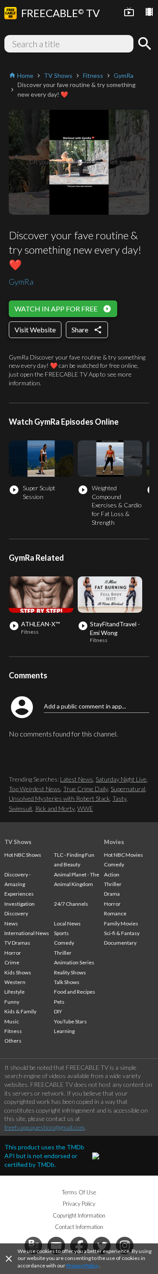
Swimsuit (20, 808)
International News (26, 933)
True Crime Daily (85, 788)
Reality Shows (70, 972)
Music (11, 1021)
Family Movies (121, 923)
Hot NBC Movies (123, 855)
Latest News (76, 779)
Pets (59, 1001)
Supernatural (128, 788)
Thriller (63, 952)
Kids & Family (20, 1011)
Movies (114, 841)
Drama (112, 893)
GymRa (21, 281)
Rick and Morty (55, 808)
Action (111, 874)
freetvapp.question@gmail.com (44, 1127)
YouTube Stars (70, 1021)
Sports (61, 933)
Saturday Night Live (121, 779)
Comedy (64, 942)
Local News (67, 923)
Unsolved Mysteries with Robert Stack (59, 798)
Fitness (13, 1031)
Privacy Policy (82, 1265)
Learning (64, 1031)
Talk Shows (66, 982)
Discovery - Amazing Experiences (19, 884)
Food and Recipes (74, 991)
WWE (85, 808)
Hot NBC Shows (22, 855)
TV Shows (18, 841)
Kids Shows (17, 972)
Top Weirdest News (35, 788)
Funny (11, 1001)
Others (13, 1040)
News (11, 923)
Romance (115, 913)
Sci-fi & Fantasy (122, 933)
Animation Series (74, 962)
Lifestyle (14, 991)
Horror (12, 952)
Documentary (120, 942)
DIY (58, 1011)
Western (14, 982)
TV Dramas (17, 942)
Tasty (119, 798)
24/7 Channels (71, 904)
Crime (11, 962)
